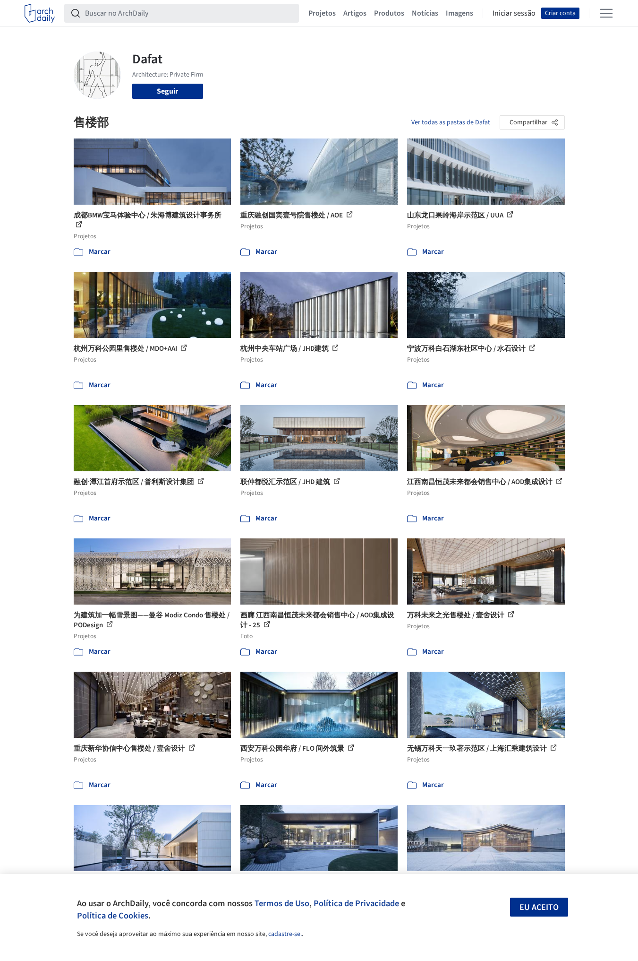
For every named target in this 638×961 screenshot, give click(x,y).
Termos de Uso (282, 903)
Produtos (389, 13)
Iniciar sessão (514, 13)
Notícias (425, 13)
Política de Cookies (112, 915)
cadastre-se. (285, 934)
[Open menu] (606, 13)
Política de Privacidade (356, 903)
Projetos (322, 13)
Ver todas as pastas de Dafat (450, 122)
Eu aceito (539, 907)
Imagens (459, 13)
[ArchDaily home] (40, 13)
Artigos (354, 13)
